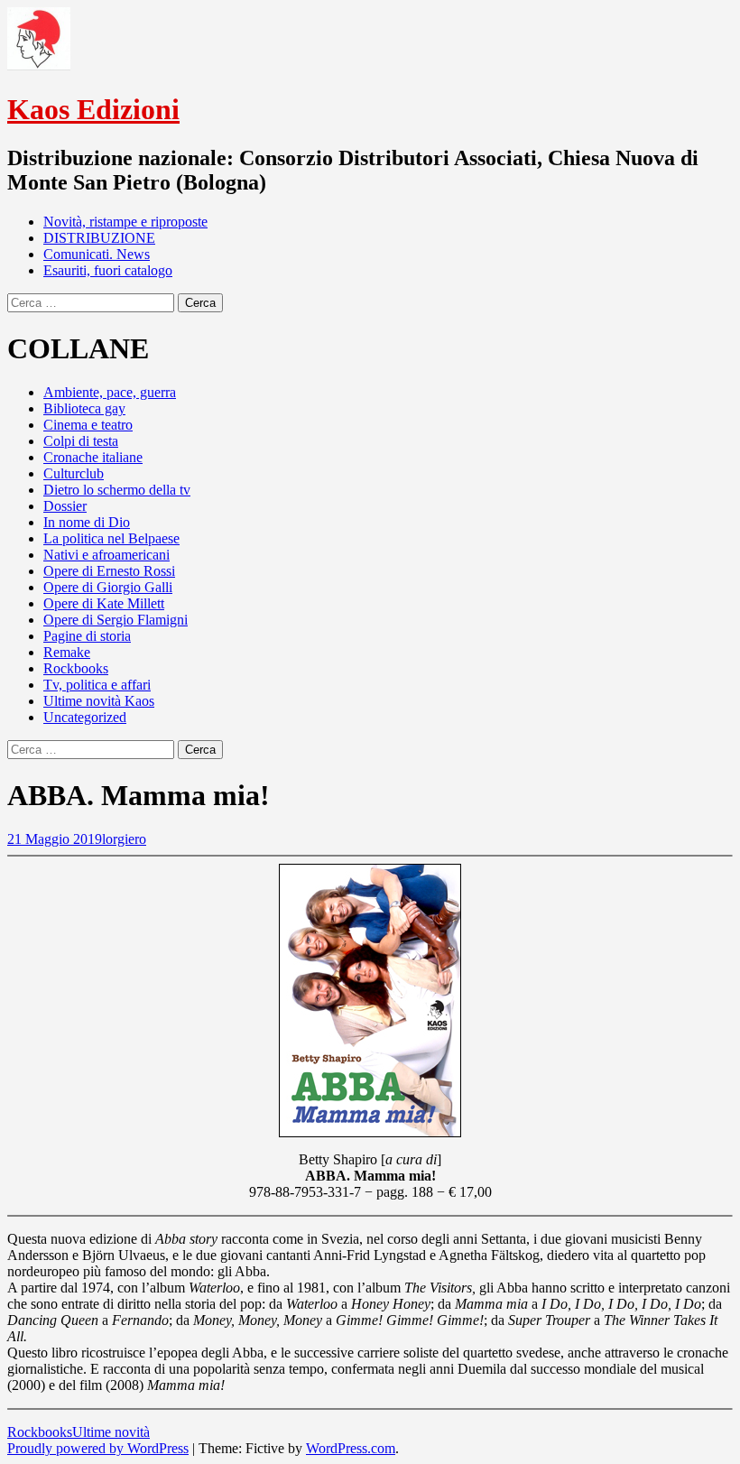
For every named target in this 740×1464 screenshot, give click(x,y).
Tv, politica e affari (97, 684)
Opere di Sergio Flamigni (115, 619)
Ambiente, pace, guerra (109, 392)
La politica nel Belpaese (111, 538)
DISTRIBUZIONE (99, 238)
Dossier (65, 506)
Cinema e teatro (88, 424)
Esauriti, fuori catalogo (107, 270)
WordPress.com (350, 1448)
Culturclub (73, 473)
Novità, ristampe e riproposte (125, 221)
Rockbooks (75, 668)
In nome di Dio (86, 522)
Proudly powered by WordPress (98, 1448)
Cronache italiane (93, 457)
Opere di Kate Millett (103, 603)
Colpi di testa (80, 441)
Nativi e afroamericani (106, 554)
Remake (66, 652)
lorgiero (124, 839)
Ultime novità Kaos (98, 701)
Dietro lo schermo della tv (116, 489)
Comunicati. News (96, 254)
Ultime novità (111, 1432)
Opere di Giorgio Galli (107, 587)
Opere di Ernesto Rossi (109, 571)
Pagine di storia (87, 636)
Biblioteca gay (84, 408)
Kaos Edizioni (93, 109)
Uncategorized (84, 717)
